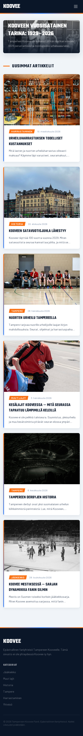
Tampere (8, 691)
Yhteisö (7, 704)
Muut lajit (8, 678)
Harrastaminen (12, 698)
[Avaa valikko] (76, 6)
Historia (8, 685)
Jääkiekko (9, 672)
